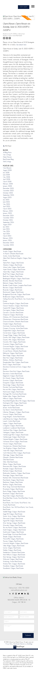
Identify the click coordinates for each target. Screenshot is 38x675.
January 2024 (7, 240)
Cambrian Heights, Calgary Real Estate (15, 303)
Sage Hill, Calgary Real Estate (12, 514)
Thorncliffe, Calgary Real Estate (13, 539)
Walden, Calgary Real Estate (12, 550)
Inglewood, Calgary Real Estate (13, 405)
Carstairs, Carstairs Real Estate (13, 313)
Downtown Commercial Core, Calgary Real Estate (17, 368)
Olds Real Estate (8, 460)
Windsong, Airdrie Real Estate (12, 561)
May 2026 (6, 177)
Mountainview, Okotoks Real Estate (14, 446)
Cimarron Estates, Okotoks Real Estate (15, 322)
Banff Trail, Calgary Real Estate (13, 274)
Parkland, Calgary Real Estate (12, 471)
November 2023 (8, 245)
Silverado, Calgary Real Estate (13, 525)
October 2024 (8, 220)
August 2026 (7, 170)
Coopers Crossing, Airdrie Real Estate (15, 328)
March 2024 (7, 236)
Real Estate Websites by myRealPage (23, 644)
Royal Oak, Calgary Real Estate (13, 496)
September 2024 (8, 222)
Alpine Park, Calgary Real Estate (13, 263)
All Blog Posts (7, 152)
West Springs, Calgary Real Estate (14, 557)
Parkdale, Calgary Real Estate (12, 469)
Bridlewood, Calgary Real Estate (13, 297)
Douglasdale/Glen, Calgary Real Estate (15, 362)
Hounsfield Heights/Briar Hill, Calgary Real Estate (19, 401)
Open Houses (7, 157)
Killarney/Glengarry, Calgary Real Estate (16, 412)
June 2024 (6, 229)
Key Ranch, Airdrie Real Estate (12, 410)
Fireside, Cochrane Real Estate (13, 387)
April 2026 (6, 179)
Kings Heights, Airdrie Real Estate (14, 417)
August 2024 (7, 225)
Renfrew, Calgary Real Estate (12, 485)
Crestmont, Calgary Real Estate (13, 349)
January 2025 (7, 213)
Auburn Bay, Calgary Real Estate (13, 272)
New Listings (7, 155)
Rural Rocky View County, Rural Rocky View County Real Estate (17, 504)
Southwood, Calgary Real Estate (13, 532)
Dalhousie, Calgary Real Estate (13, 353)
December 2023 (8, 243)
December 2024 (8, 216)
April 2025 (6, 206)
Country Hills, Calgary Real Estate (14, 340)
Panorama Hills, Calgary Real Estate (14, 466)
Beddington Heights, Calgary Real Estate (16, 279)
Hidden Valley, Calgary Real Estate (14, 396)
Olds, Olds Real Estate (10, 462)
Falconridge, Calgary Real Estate (13, 385)
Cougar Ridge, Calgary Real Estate (14, 335)
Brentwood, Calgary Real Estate (13, 292)
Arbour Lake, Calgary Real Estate (14, 267)
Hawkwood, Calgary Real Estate (13, 392)
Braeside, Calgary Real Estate (12, 290)
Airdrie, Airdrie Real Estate (15, 36)
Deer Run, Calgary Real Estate (13, 358)
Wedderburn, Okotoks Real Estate (14, 552)
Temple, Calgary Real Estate (12, 537)
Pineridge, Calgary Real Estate (13, 475)
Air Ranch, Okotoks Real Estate (13, 254)
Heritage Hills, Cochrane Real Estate (14, 394)
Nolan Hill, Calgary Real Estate (13, 451)
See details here (21, 45)
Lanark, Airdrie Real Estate (11, 421)
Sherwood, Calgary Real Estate (13, 519)
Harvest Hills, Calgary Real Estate (14, 389)
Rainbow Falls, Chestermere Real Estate (15, 478)
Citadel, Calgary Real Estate (12, 324)
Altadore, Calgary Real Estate (12, 265)
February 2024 (8, 238)
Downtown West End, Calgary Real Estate (16, 371)
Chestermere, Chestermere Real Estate (15, 319)
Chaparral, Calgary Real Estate (13, 315)
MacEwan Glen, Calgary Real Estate (14, 430)
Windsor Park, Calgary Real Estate (14, 564)
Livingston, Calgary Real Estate (13, 426)
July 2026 (6, 173)
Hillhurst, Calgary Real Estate (12, 399)
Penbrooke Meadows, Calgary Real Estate (16, 473)
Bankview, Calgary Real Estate (12, 276)
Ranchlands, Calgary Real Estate (13, 480)
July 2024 (6, 227)
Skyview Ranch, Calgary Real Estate (14, 528)
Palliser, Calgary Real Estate (12, 464)
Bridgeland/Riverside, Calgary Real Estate (16, 294)
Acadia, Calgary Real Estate (12, 251)
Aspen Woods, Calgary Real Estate (14, 269)
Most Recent (7, 168)
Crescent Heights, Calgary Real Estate (15, 347)
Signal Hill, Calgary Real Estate (13, 521)
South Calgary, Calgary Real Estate (14, 530)
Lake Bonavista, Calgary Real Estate (14, 419)
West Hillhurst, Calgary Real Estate (14, 555)
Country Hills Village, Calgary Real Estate (16, 337)
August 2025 (7, 197)
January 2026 (7, 186)
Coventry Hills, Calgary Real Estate (14, 342)
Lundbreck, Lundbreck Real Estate (14, 428)
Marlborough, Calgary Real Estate (14, 437)
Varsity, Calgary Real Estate (12, 548)
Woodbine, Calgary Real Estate (13, 566)
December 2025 (8, 188)
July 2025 (6, 200)
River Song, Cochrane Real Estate (14, 487)
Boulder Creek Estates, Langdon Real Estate (17, 285)
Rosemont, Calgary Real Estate (13, 494)
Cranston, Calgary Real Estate (13, 344)
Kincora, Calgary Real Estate (12, 414)
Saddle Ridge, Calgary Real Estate (14, 512)
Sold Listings (7, 162)
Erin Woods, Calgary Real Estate (13, 378)
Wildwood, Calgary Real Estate (13, 559)
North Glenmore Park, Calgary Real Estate (16, 453)
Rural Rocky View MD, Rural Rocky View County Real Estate (18, 508)
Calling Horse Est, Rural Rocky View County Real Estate (18, 300)
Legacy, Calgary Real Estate (12, 423)
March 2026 (7, 182)
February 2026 (8, 184)
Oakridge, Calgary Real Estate (13, 455)
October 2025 (8, 193)
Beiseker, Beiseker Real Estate (12, 281)
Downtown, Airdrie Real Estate (12, 374)
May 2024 (6, 231)
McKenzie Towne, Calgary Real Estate (15, 442)
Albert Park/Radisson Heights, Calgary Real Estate (17, 259)
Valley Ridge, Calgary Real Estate (13, 546)
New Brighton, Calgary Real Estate (14, 448)
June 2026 (6, 175)
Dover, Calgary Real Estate (11, 365)
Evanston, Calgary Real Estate (12, 380)
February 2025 (8, 211)
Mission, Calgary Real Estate (12, 444)
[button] (23, 7)
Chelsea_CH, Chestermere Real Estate (15, 317)
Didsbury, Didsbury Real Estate (12, 360)
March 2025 (7, 209)
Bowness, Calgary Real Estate (12, 288)
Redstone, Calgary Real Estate (13, 482)
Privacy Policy (9, 644)
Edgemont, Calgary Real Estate (13, 376)
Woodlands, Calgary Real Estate (13, 568)
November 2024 (8, 218)
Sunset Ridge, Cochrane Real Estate (14, 534)
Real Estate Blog (8, 159)
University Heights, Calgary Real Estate (15, 543)
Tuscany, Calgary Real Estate (12, 541)
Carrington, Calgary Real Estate (13, 310)
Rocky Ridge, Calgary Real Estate (14, 491)
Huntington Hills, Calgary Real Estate (15, 403)
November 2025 (8, 191)
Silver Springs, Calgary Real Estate (14, 523)
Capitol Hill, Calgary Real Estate (13, 308)
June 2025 (6, 202)
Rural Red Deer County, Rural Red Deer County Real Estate (18, 499)
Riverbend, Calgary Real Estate (13, 489)
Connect (23, 7)
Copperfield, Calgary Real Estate (13, 331)
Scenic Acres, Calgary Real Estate (14, 516)
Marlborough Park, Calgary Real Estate (15, 435)
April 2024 (6, 234)
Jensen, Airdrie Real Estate (11, 408)
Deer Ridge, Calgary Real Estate (13, 356)
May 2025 (6, 204)
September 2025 (8, 195)
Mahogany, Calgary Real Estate (13, 432)
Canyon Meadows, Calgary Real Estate (15, 306)
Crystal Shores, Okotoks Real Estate (14, 351)
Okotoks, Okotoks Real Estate (13, 457)
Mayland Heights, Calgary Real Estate (15, 439)
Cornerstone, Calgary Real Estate (14, 333)
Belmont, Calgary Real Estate (12, 283)
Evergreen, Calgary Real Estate (13, 383)
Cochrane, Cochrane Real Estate (13, 326)
